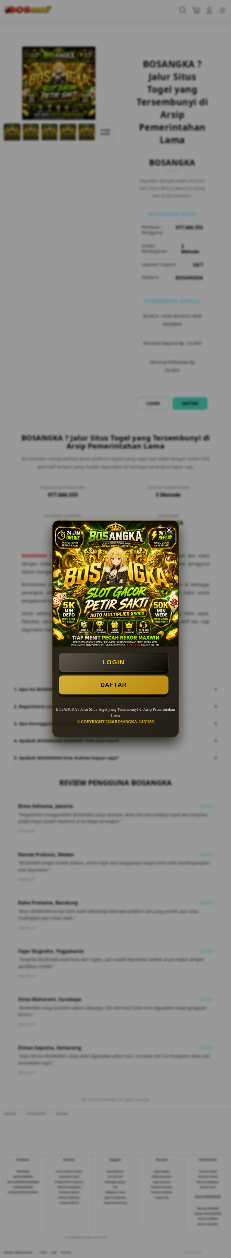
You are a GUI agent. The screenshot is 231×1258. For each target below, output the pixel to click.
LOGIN (114, 662)
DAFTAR (113, 685)
